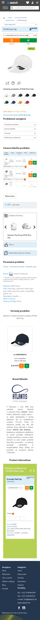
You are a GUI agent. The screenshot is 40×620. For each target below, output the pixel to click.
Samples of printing (16, 216)
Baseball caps (10, 20)
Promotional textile (21, 18)
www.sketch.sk (24, 603)
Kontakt (5, 589)
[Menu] (3, 2)
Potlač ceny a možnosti (12, 138)
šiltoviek (18, 422)
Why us (11, 245)
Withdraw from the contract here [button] (14, 613)
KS (35, 35)
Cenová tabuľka (9, 129)
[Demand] (11, 40)
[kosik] (37, 2)
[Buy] (28, 40)
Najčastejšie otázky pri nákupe (19, 253)
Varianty (7, 133)
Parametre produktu (11, 125)
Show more (9, 196)
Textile (10, 18)
